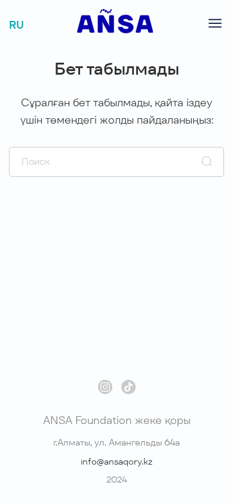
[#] (115, 30)
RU (16, 25)
